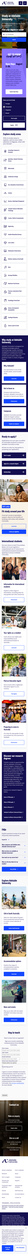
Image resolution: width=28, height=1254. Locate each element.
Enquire (12, 125)
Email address (6, 1056)
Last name (5, 1052)
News (3, 1197)
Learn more (14, 378)
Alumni (4, 1190)
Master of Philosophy (8, 802)
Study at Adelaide (7, 1170)
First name (5, 1048)
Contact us (18, 1197)
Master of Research (8, 807)
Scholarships (5, 1194)
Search (14, 39)
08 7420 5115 (14, 1144)
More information (20, 1247)
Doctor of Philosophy (8, 797)
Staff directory (19, 1190)
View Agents (14, 694)
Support (17, 1180)
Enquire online (14, 1128)
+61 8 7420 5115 (14, 1149)
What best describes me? (9, 1061)
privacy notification (18, 1083)
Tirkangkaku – (11, 1202)
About (16, 1173)
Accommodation (19, 1194)
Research (4, 1173)
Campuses (18, 1177)
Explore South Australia (14, 928)
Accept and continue (7, 1248)
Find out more (14, 401)
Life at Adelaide (19, 1170)
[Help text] (2, 1065)
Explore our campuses (14, 424)
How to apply (14, 118)
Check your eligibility (14, 532)
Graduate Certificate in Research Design (13, 812)
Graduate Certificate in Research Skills (12, 817)
